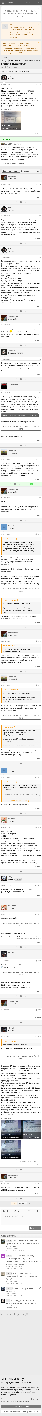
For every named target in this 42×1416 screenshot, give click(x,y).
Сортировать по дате (10, 171)
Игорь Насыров (11, 1266)
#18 (39, 1010)
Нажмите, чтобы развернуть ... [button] (21, 746)
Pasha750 (8, 144)
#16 (39, 914)
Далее (21, 1203)
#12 (39, 685)
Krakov (8, 1293)
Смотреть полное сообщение (13, 163)
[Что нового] (34, 2)
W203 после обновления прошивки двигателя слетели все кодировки (22, 1243)
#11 (39, 641)
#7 (40, 393)
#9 (40, 498)
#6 (40, 359)
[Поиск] (39, 2)
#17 (39, 961)
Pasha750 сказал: (9, 539)
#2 (40, 185)
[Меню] (3, 2)
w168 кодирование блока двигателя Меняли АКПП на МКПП (22, 1302)
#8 (40, 459)
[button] (4, 1211)
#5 (40, 325)
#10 (39, 534)
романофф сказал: (9, 600)
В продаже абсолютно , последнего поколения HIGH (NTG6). (21, 13)
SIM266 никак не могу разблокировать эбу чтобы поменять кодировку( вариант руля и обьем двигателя (23, 1259)
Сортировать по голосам (30, 171)
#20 (39, 1184)
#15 (39, 885)
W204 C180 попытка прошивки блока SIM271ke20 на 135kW (21, 1276)
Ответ (39, 134)
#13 (39, 777)
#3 (40, 216)
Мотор (16, 1249)
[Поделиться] (36, 84)
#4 (40, 257)
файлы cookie (33, 1387)
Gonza (8, 1306)
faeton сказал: (8, 646)
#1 (40, 85)
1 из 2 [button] (14, 1203)
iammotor (9, 1249)
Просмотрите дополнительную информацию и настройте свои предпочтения (20, 1400)
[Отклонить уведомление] (39, 9)
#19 (39, 1036)
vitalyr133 (9, 1281)
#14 (39, 827)
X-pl (4, 67)
